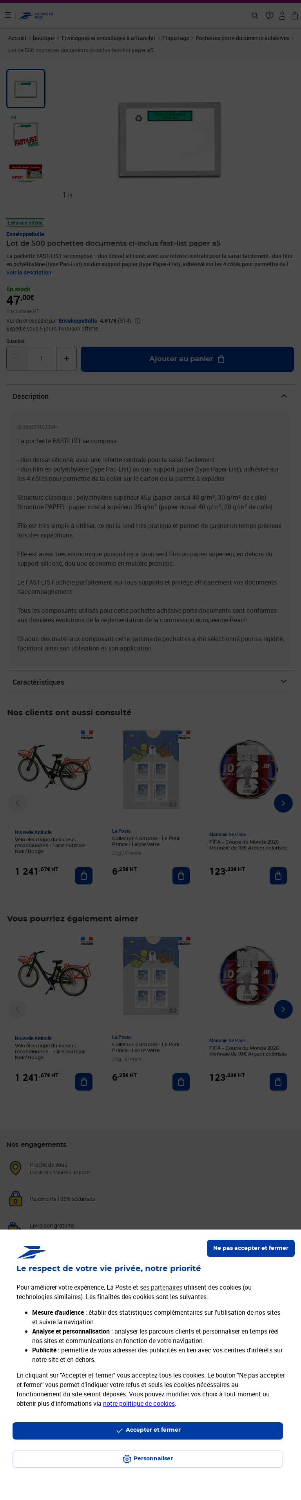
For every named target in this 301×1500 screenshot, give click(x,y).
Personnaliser (153, 1459)
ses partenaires (161, 1287)
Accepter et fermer (153, 1430)
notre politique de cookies (139, 1403)
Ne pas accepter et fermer (250, 1248)
